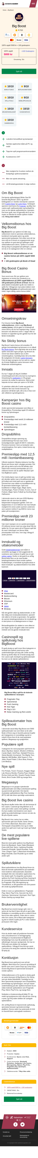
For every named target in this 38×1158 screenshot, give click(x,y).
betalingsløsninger (13, 550)
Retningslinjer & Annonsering (24, 1136)
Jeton (6, 606)
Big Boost (11, 10)
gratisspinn (17, 378)
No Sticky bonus (8, 349)
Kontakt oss (6, 1132)
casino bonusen (26, 358)
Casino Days (10, 204)
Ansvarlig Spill (7, 1136)
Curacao (22, 206)
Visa (6, 591)
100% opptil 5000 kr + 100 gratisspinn (19, 1087)
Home (4, 10)
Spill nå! (19, 71)
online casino (7, 556)
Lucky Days (22, 204)
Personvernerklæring (26, 1132)
